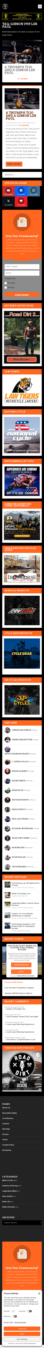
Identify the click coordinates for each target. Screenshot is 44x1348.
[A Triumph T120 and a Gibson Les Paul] (22, 98)
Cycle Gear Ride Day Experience (20, 1024)
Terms (5, 1139)
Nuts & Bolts (7, 1196)
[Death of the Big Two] (7, 895)
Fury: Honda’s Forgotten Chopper (19, 988)
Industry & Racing (28, 887)
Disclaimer (6, 1150)
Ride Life (24, 896)
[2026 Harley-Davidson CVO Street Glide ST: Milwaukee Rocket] (7, 926)
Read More (14, 164)
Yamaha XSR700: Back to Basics (18, 993)
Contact (5, 1124)
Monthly (11, 283)
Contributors (7, 1118)
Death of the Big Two (21, 894)
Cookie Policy (8, 1145)
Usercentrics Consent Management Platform (23, 977)
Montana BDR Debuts (14, 982)
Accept (21, 972)
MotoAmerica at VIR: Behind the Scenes (25, 884)
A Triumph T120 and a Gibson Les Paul (20, 70)
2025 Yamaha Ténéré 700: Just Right (22, 1017)
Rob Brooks (15, 76)
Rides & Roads (32, 918)
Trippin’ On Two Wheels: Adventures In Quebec (22, 915)
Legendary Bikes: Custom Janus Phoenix (25, 904)
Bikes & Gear (35, 76)
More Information (21, 965)
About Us (6, 1108)
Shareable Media (9, 1113)
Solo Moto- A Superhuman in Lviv (21, 1039)
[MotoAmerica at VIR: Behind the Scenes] (7, 885)
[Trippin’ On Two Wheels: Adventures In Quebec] (7, 915)
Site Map (6, 1129)
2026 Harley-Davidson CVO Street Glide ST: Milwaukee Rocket (23, 926)
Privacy (5, 1134)
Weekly (11, 287)
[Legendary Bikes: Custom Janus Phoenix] (7, 905)
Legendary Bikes (10, 79)
